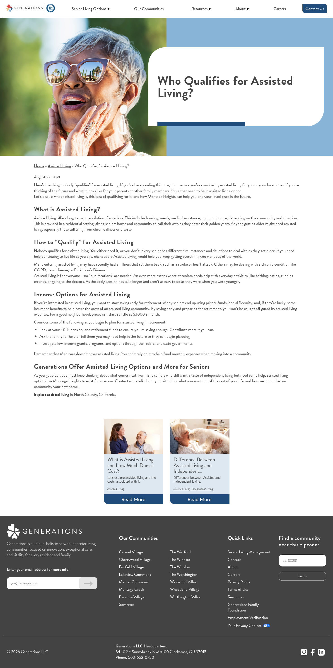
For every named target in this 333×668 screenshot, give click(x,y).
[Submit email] (88, 583)
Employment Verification (248, 617)
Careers (279, 9)
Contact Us (314, 8)
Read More (133, 499)
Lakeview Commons (135, 574)
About (240, 9)
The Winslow (180, 567)
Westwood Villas (183, 582)
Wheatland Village (184, 589)
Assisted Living (59, 166)
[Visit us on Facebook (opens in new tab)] (313, 653)
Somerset (126, 604)
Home (39, 166)
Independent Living (202, 488)
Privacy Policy (239, 582)
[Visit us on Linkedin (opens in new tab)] (321, 653)
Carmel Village (131, 552)
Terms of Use (238, 589)
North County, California (94, 394)
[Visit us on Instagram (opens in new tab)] (304, 653)
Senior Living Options (89, 9)
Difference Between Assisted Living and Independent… (194, 465)
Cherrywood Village (135, 559)
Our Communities (149, 9)
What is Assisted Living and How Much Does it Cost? (130, 465)
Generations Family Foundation (243, 607)
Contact (234, 559)
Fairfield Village (131, 567)
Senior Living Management (249, 552)
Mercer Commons (133, 582)
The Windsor (180, 559)
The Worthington (183, 574)
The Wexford (180, 552)
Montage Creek (131, 589)
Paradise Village (131, 597)
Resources (199, 9)
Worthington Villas (185, 597)
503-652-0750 (141, 657)
